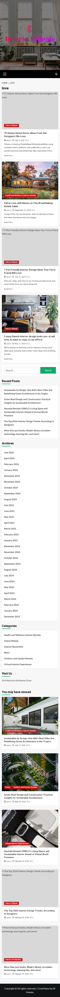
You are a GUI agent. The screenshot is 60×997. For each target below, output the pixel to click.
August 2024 (10, 569)
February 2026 (11, 464)
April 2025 (9, 522)
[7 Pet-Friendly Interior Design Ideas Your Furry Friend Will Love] (30, 247)
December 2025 (12, 476)
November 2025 (12, 481)
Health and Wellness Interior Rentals (20, 195)
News (7, 652)
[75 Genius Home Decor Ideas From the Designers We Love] (30, 110)
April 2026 (9, 458)
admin (8, 140)
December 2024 (12, 546)
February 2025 (11, 534)
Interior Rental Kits (13, 646)
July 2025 (9, 505)
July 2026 (9, 452)
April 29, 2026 (20, 802)
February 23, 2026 (22, 861)
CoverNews (43, 988)
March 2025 (10, 528)
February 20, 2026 (22, 918)
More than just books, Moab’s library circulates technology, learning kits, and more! (27, 432)
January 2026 (11, 470)
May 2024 (9, 587)
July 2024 (9, 575)
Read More (8, 155)
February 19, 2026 (22, 974)
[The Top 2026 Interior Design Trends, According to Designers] (30, 888)
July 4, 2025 (19, 140)
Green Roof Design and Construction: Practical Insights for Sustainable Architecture (27, 401)
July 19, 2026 (20, 745)
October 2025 (11, 487)
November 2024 (12, 552)
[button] (5, 73)
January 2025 (11, 540)
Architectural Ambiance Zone (16, 680)
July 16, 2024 (20, 277)
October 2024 (11, 558)
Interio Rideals (11, 125)
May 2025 (9, 517)
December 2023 (12, 616)
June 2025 (9, 511)
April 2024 (9, 593)
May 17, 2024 (20, 344)
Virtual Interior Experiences (18, 664)
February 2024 (11, 604)
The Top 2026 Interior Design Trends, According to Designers (29, 423)
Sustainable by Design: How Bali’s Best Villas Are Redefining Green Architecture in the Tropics (28, 392)
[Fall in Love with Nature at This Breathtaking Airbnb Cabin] (30, 180)
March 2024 (10, 599)
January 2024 (11, 610)
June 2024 (9, 581)
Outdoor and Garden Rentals (18, 658)
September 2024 (12, 563)
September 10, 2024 (23, 210)
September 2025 (12, 493)
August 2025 (10, 499)
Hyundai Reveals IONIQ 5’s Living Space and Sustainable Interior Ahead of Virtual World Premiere (26, 412)
